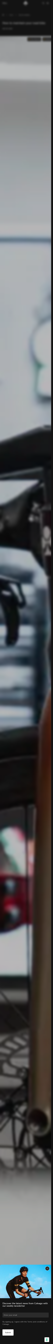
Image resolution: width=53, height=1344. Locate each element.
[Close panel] (47, 1268)
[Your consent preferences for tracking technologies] (46, 1339)
